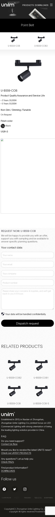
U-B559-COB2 (13, 377)
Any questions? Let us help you (17, 458)
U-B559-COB (14, 403)
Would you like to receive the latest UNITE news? (26, 449)
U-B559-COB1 (41, 377)
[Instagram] (25, 491)
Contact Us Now (9, 443)
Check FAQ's (7, 461)
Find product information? (14, 467)
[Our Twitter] (14, 491)
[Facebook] (4, 491)
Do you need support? (12, 440)
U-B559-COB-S (41, 403)
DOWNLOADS (8, 470)
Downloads (41, 5)
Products (28, 5)
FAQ (3, 436)
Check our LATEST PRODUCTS (16, 452)
